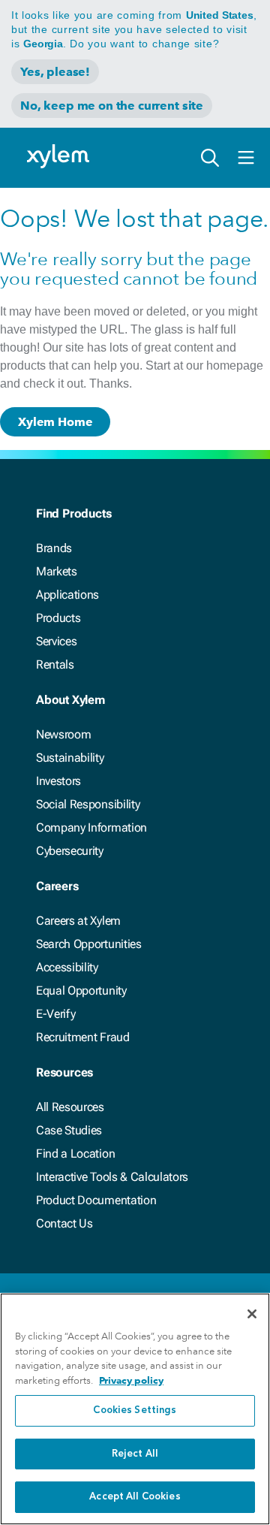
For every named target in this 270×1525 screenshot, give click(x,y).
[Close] (252, 1313)
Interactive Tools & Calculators (112, 1177)
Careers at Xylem (78, 920)
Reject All (135, 1454)
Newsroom (63, 734)
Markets (56, 571)
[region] (135, 1409)
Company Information (91, 827)
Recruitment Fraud (83, 1037)
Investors (58, 781)
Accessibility (67, 967)
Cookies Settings (134, 1410)
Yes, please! (55, 72)
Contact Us (64, 1223)
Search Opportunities (89, 944)
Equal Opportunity (81, 990)
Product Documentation (96, 1200)
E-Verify (55, 1014)
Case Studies (69, 1130)
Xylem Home (55, 422)
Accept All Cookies (134, 1497)
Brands (54, 548)
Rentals (55, 664)
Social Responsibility (88, 804)
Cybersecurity (70, 851)
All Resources (70, 1107)
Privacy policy (131, 1380)
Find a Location (75, 1153)
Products (58, 618)
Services (56, 641)
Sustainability (70, 757)
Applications (67, 594)
